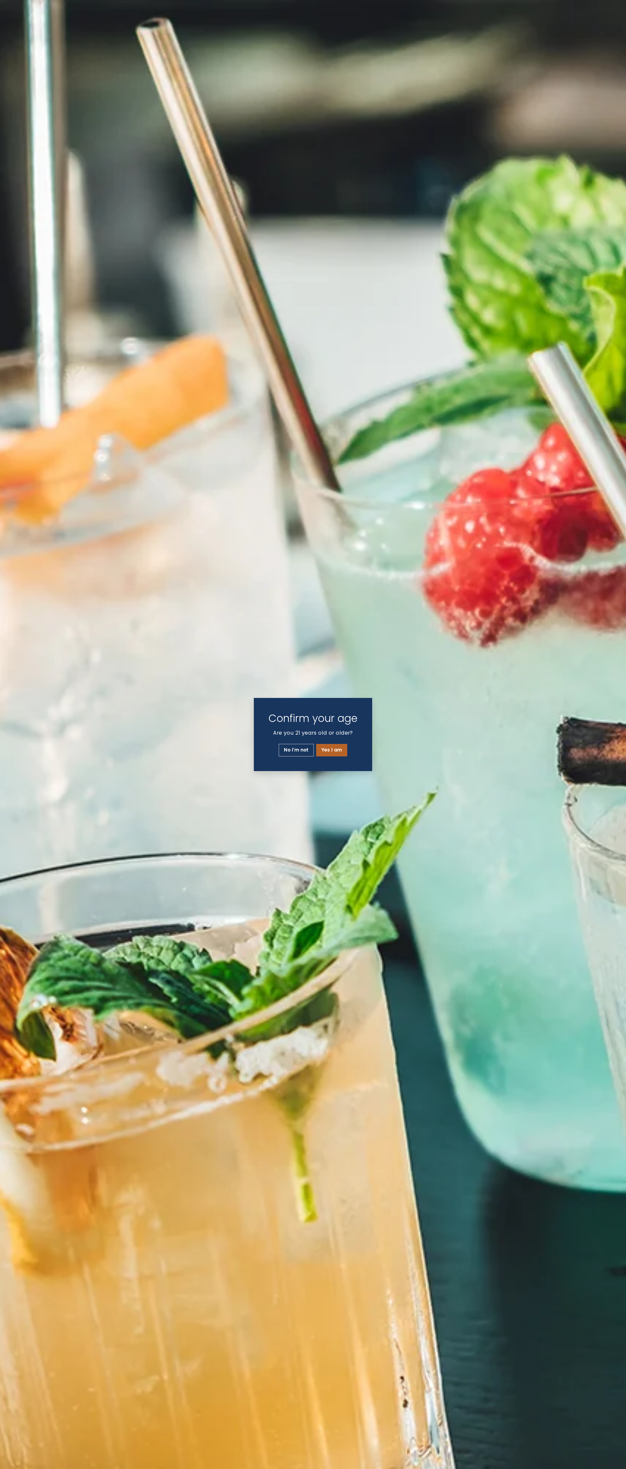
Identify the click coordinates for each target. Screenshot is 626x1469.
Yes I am (331, 750)
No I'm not (296, 750)
